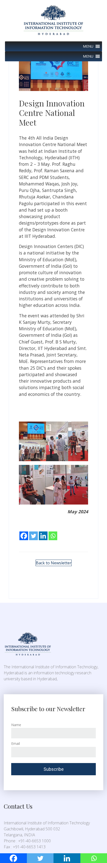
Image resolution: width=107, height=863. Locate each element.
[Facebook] (23, 532)
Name (16, 724)
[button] (88, 46)
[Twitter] (33, 532)
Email (15, 743)
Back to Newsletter (53, 563)
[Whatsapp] (53, 532)
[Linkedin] (43, 532)
